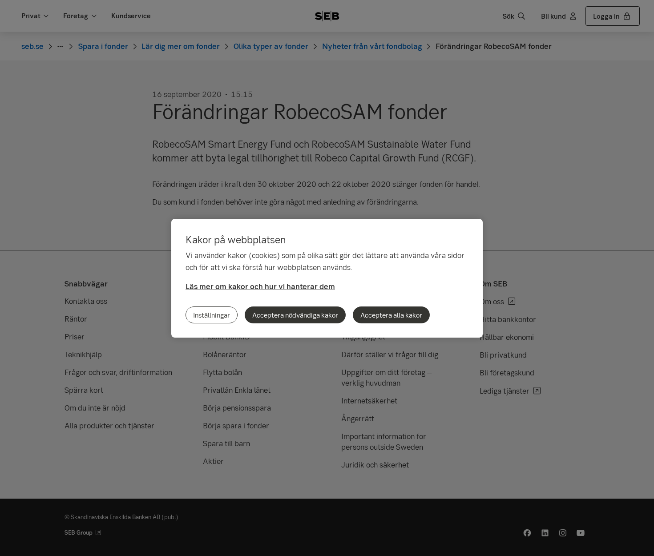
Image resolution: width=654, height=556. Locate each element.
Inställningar (211, 314)
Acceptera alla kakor (391, 314)
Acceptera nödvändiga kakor (295, 314)
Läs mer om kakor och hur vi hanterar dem (260, 286)
